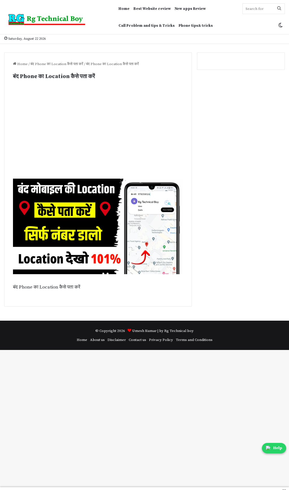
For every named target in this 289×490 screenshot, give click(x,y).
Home (124, 8)
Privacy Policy (161, 340)
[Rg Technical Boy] (49, 19)
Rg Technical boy (179, 331)
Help (277, 448)
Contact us (137, 340)
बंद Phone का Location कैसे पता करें (56, 64)
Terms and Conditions (194, 340)
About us (97, 340)
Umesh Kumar (144, 331)
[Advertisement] (98, 136)
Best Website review (152, 8)
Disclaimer (117, 340)
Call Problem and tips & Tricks (147, 25)
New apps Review (190, 8)
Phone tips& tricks (196, 25)
